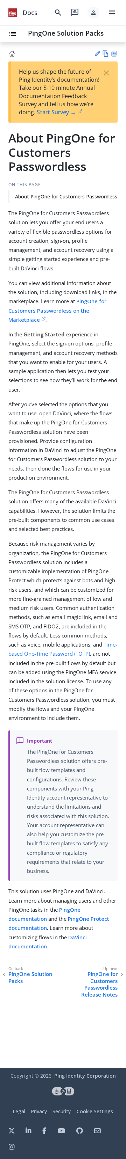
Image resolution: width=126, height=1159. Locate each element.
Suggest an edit (97, 53)
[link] (12, 12)
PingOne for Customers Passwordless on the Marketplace (57, 310)
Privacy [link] (39, 1111)
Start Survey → (56, 112)
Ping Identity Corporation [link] (85, 1075)
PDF (114, 53)
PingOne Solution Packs (66, 33)
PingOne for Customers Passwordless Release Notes (99, 984)
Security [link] (61, 1111)
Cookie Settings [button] (95, 1111)
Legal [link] (19, 1111)
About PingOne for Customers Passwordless (66, 196)
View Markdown (105, 53)
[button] (93, 12)
